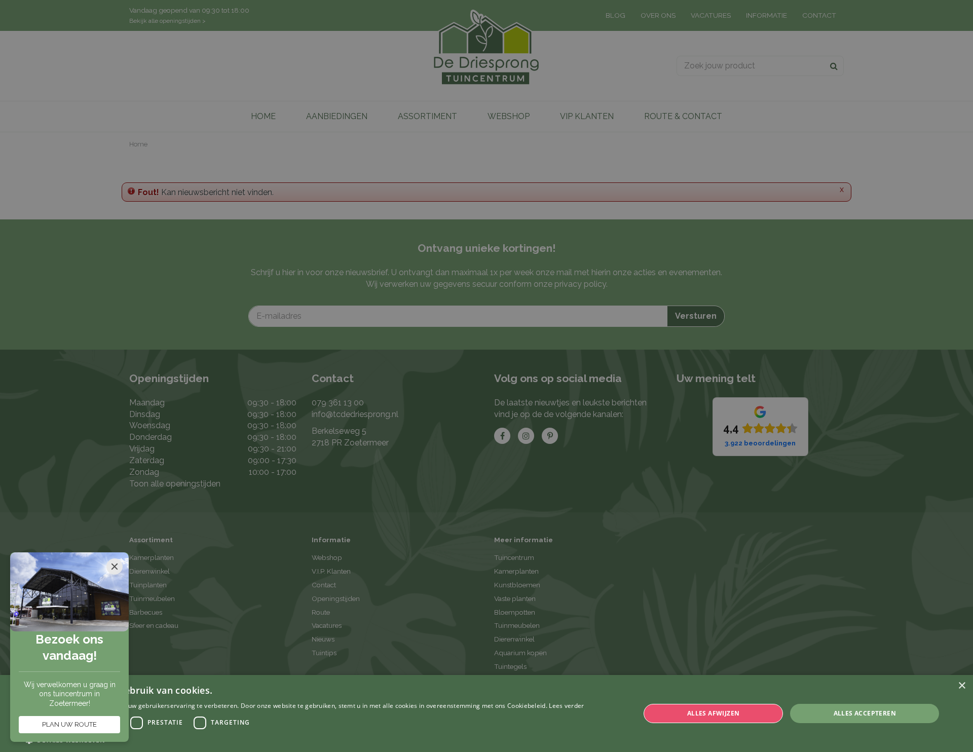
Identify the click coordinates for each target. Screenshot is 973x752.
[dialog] (486, 713)
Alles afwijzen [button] (713, 713)
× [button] (961, 686)
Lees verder (566, 705)
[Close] (114, 566)
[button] (304, 739)
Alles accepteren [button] (865, 713)
